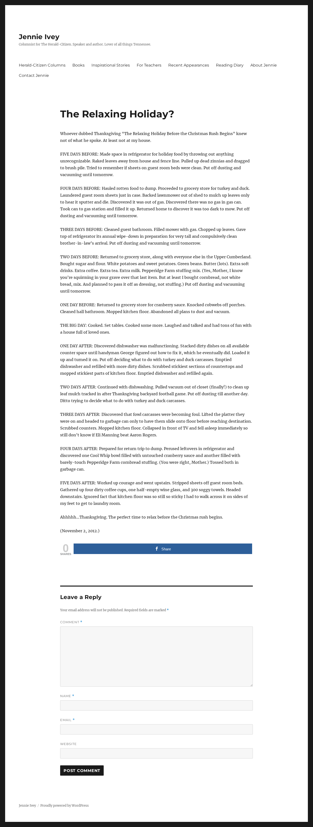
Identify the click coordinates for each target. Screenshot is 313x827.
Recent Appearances (188, 65)
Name (67, 696)
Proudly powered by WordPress (64, 806)
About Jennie (263, 65)
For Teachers (149, 65)
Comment (71, 622)
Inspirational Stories (110, 65)
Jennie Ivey (39, 37)
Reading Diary (230, 65)
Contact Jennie (34, 75)
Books (78, 65)
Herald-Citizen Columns (42, 65)
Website (68, 744)
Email (67, 720)
